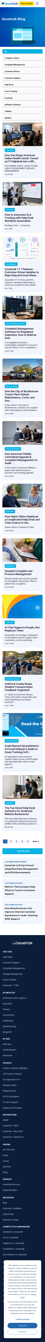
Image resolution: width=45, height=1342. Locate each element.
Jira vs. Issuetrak (10, 1237)
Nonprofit (7, 1032)
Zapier (6, 1120)
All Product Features (12, 1074)
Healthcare (8, 1020)
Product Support (10, 1102)
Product (7, 1063)
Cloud (5, 1155)
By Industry (9, 993)
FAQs (5, 1172)
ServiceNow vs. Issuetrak (14, 1254)
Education (7, 1003)
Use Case (7, 952)
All (6, 51)
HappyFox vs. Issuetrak (13, 1243)
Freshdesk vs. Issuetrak (13, 1249)
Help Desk (9, 85)
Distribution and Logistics (14, 998)
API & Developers (11, 1096)
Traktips (8, 111)
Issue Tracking (11, 91)
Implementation (10, 1190)
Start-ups (7, 1044)
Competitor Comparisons (16, 1227)
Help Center (8, 1214)
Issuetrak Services (11, 1184)
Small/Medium (9, 1050)
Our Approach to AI (11, 1079)
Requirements (9, 1091)
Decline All (23, 1332)
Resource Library (11, 1220)
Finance (6, 1009)
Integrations (10, 1115)
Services (7, 1179)
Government (8, 1015)
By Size (6, 1039)
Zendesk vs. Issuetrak (13, 1232)
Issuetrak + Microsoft (13, 1131)
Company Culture (12, 58)
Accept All (22, 1325)
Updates (8, 118)
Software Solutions (13, 105)
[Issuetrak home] (10, 3)
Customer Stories (12, 71)
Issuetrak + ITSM (11, 985)
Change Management (13, 974)
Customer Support (12, 78)
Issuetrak (8, 98)
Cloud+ (6, 1161)
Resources (8, 1198)
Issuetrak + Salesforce (13, 1137)
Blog (5, 1202)
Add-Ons (7, 1166)
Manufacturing (9, 1026)
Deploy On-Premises (12, 1108)
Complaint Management (15, 65)
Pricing (6, 1144)
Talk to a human (27, 3)
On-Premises (9, 1149)
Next (35, 841)
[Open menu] (37, 3)
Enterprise (7, 1055)
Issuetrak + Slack (11, 1125)
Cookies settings (22, 1319)
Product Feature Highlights (15, 1068)
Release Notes (10, 1085)
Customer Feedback (12, 1208)
